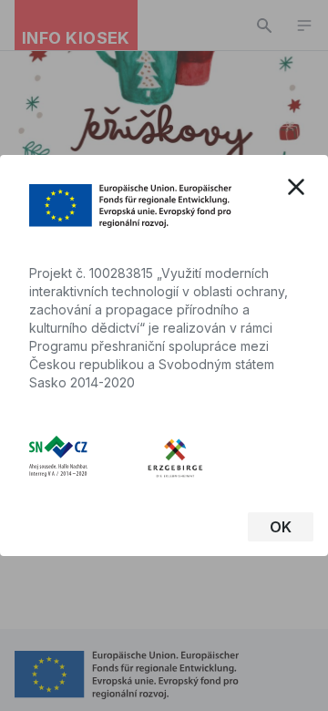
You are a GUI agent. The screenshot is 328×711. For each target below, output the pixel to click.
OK (281, 527)
